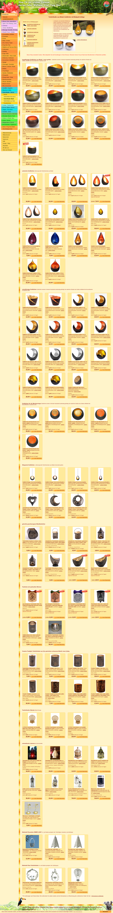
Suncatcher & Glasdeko (8, 60)
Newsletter (5, 145)
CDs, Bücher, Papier (7, 42)
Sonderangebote (54, 10)
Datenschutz (5, 137)
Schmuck (4, 25)
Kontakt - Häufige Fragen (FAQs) (31, 907)
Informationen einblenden (97, 896)
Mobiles (4, 68)
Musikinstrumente (6, 79)
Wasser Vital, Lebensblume (9, 21)
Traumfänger (5, 70)
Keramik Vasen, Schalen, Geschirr (8, 32)
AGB (3, 141)
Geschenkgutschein (7, 129)
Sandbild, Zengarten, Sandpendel (7, 88)
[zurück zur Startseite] (40, 3)
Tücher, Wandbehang (7, 27)
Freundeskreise (7, 103)
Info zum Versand (68, 907)
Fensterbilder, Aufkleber (8, 34)
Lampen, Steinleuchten (8, 105)
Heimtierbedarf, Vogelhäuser (9, 124)
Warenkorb (65, 9)
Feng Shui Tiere (6, 45)
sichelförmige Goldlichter (32, 32)
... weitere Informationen (81, 39)
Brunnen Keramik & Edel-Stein (9, 113)
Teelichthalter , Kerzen (8, 92)
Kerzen (5, 94)
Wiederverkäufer (54, 907)
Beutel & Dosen (6, 83)
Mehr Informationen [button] (77, 911)
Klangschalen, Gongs (7, 77)
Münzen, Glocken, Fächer (8, 66)
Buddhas (4, 51)
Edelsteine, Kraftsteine (8, 58)
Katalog (61, 907)
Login (43, 10)
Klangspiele (5, 75)
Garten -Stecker (6, 120)
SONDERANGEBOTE (7, 19)
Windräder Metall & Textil (8, 116)
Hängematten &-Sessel (8, 122)
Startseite (4, 17)
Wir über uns (5, 147)
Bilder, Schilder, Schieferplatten (5, 41)
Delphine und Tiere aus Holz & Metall (9, 47)
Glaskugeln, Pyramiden (8, 64)
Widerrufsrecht (6, 135)
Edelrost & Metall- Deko (8, 118)
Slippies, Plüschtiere (7, 109)
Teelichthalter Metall (8, 98)
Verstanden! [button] (105, 911)
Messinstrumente (6, 85)
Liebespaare (5, 49)
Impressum (5, 139)
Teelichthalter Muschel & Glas (8, 97)
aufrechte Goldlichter (32, 28)
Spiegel (4, 62)
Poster (4, 38)
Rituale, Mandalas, (7, 81)
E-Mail (35, 10)
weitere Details (35, 80)
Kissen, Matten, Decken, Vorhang (8, 108)
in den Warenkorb (38, 85)
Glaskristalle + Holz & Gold (9, 55)
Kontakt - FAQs (6, 143)
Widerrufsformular (6, 132)
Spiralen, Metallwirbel (7, 73)
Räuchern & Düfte (6, 90)
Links (47, 907)
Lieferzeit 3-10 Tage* (33, 83)
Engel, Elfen (5, 53)
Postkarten (5, 36)
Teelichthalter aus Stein (9, 101)
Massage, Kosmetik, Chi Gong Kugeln (9, 30)
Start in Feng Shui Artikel (8, 126)
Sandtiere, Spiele (6, 111)
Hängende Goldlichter (32, 39)
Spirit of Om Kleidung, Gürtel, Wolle (9, 24)
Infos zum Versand (7, 150)
